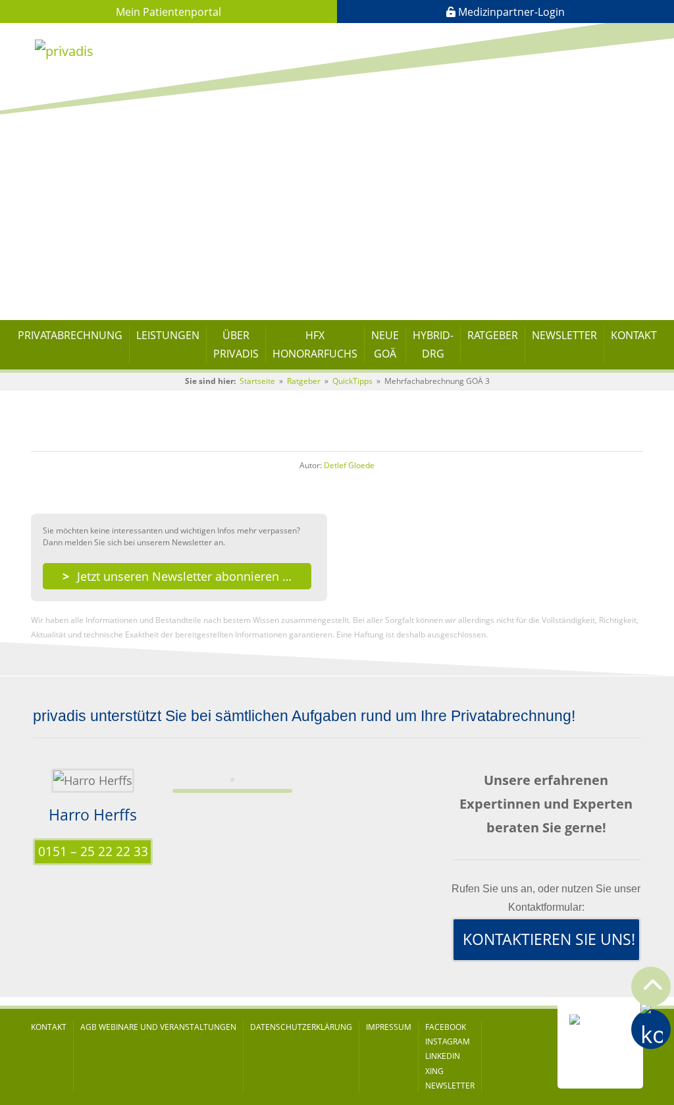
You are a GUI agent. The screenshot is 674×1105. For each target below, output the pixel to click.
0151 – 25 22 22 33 (93, 851)
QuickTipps (352, 381)
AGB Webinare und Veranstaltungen (158, 1027)
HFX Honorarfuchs (314, 345)
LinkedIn (442, 1056)
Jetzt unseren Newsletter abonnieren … (184, 576)
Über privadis (236, 345)
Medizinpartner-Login (510, 12)
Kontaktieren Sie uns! (549, 939)
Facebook (445, 1027)
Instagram (447, 1041)
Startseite (257, 381)
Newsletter (564, 335)
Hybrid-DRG (433, 345)
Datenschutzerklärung (301, 1027)
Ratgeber (492, 335)
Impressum (388, 1027)
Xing (434, 1071)
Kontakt (634, 335)
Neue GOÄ (385, 345)
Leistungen (167, 335)
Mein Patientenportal (168, 12)
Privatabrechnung (70, 335)
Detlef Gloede (349, 465)
